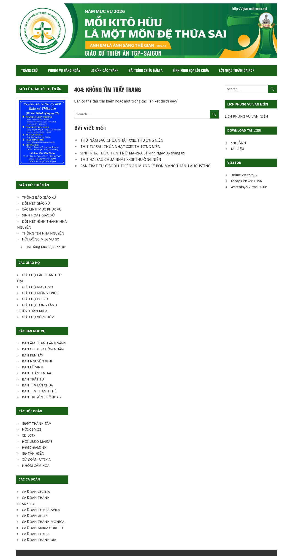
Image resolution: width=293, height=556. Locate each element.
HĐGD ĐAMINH (34, 447)
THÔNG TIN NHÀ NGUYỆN (43, 233)
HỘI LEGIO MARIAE (37, 442)
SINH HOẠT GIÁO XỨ (38, 215)
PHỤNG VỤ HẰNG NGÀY (64, 70)
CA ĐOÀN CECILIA (36, 492)
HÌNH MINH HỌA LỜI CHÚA (191, 70)
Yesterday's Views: (245, 187)
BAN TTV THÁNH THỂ (39, 391)
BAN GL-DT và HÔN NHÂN (43, 349)
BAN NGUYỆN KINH (38, 361)
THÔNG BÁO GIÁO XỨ (39, 197)
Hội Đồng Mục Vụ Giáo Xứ (45, 247)
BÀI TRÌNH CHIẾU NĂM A (146, 70)
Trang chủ (29, 70)
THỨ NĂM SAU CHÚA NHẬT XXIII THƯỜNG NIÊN (121, 140)
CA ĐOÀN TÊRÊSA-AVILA (41, 510)
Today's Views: (242, 181)
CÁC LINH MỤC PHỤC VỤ (42, 209)
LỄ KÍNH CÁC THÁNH (104, 70)
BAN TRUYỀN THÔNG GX (41, 397)
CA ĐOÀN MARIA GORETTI (42, 528)
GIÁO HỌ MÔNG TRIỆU (40, 293)
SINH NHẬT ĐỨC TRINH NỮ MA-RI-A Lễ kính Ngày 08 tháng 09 (132, 153)
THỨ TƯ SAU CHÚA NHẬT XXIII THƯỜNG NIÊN (120, 147)
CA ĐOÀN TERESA (35, 534)
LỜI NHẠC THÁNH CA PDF (236, 70)
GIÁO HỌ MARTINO (37, 287)
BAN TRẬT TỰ (33, 379)
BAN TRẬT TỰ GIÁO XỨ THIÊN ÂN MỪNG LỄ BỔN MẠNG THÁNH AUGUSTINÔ (145, 166)
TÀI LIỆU (237, 149)
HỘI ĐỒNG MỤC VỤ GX (40, 239)
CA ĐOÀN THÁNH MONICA (43, 522)
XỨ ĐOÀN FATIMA (36, 459)
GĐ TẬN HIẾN (33, 453)
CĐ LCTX (28, 435)
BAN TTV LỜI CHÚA (37, 385)
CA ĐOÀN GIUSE (34, 516)
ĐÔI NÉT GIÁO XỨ (36, 203)
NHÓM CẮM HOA (35, 466)
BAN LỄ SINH (32, 367)
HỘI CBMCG (31, 429)
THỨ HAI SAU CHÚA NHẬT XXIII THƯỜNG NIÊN (120, 159)
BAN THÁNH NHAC (37, 373)
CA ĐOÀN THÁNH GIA (39, 540)
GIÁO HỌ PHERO (35, 299)
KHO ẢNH (238, 143)
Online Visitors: (243, 175)
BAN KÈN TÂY (32, 355)
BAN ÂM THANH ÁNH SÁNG (44, 343)
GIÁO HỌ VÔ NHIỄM (38, 317)
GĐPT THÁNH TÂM (37, 423)
